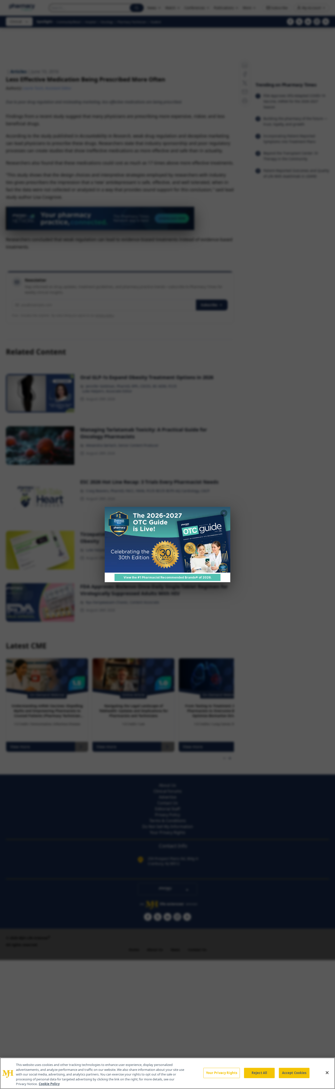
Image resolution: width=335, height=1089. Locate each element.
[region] (167, 1073)
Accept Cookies (294, 1073)
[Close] (327, 1072)
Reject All (259, 1073)
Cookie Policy (49, 1084)
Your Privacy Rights (221, 1073)
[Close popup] (223, 513)
